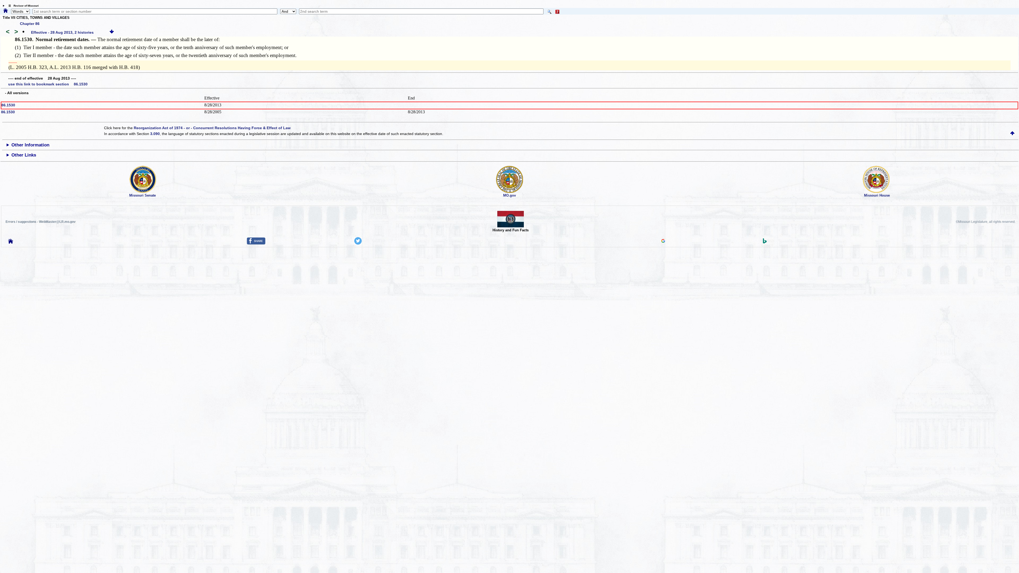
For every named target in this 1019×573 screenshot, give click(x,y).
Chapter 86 (30, 23)
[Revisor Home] (10, 242)
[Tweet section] (358, 243)
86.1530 (8, 105)
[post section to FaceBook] (256, 243)
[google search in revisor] (663, 241)
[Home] (5, 11)
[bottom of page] (112, 32)
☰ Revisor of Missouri (22, 5)
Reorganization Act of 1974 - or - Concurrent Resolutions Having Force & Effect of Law (212, 128)
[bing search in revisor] (765, 242)
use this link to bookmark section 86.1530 (48, 84)
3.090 (155, 134)
